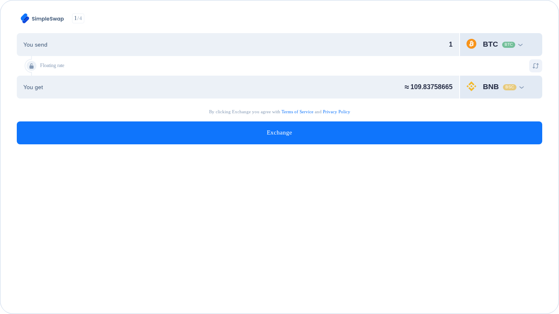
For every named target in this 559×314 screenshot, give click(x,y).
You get (33, 87)
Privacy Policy (336, 111)
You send (35, 44)
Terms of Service (297, 111)
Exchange (279, 132)
